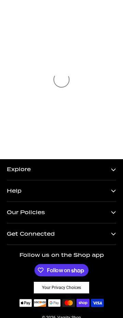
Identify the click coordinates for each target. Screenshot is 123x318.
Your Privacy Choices (61, 287)
